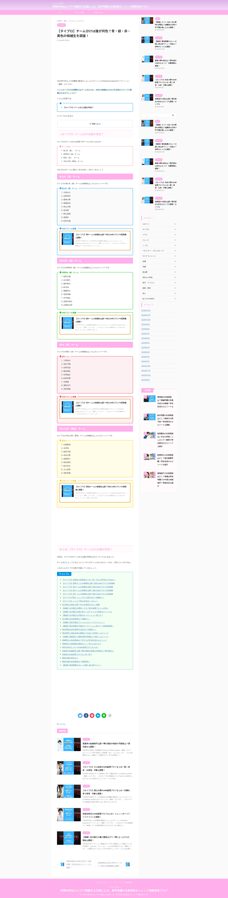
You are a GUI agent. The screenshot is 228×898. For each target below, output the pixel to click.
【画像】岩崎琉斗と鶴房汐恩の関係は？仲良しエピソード (85, 636)
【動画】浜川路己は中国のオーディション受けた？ (82, 615)
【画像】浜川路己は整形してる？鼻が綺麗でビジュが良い (85, 608)
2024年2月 (145, 357)
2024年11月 (145, 315)
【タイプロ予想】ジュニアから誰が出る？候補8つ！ (83, 597)
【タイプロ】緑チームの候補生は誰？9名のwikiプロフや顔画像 (87, 590)
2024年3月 (145, 352)
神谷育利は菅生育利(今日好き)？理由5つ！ (79, 629)
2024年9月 (145, 324)
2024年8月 (145, 329)
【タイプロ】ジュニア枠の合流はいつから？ (80, 601)
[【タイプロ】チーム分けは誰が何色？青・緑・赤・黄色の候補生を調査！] (98, 715)
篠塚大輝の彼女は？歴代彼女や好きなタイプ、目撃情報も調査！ (166, 63)
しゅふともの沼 (114, 887)
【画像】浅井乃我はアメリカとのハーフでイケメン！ (83, 622)
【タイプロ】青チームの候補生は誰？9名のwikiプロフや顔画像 (87, 594)
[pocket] (92, 715)
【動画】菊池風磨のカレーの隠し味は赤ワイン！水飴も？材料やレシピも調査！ (166, 44)
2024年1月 (145, 361)
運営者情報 (128, 882)
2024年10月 (146, 320)
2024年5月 (145, 343)
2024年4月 (145, 347)
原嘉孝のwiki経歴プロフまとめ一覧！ (77, 654)
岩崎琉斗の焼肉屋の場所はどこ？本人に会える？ (81, 644)
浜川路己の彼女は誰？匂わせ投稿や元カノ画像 (81, 604)
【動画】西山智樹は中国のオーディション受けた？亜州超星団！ (88, 626)
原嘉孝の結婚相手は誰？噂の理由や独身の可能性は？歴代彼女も (88, 651)
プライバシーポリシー (103, 882)
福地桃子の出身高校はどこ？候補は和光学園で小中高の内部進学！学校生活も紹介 (165, 479)
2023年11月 (145, 370)
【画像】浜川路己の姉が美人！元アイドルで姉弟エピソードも (87, 612)
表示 (98, 124)
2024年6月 (145, 338)
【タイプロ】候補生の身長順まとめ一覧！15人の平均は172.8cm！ (89, 580)
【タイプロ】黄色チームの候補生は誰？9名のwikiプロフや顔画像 (88, 583)
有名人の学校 (79, 12)
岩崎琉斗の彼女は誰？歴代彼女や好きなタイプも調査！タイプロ (166, 101)
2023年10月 (146, 375)
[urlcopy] (109, 715)
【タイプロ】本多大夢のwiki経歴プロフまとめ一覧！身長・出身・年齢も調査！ (166, 82)
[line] (104, 715)
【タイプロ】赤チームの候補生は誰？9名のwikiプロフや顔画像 (87, 587)
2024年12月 (145, 310)
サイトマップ (117, 882)
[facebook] (86, 715)
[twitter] (80, 715)
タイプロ (62, 724)
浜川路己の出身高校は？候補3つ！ (76, 619)
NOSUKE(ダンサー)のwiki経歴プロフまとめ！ (80, 647)
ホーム (60, 12)
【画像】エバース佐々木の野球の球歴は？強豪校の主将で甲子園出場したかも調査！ (166, 24)
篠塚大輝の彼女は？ (70, 658)
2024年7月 (145, 333)
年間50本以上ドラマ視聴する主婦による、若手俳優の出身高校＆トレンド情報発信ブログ (100, 6)
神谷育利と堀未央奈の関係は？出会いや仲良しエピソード (85, 633)
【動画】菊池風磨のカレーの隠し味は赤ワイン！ (81, 665)
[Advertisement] (95, 60)
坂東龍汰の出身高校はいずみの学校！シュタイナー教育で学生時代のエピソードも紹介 (165, 439)
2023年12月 (145, 366)
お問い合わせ (98, 12)
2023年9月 (145, 380)
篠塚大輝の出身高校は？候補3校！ (76, 661)
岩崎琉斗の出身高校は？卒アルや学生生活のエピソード (84, 640)
